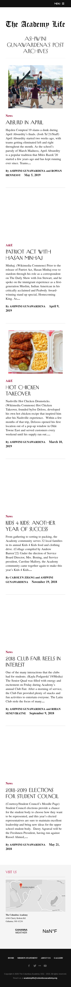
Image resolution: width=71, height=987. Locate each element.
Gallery (58, 958)
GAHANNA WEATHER (35, 933)
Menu (57, 4)
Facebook (30, 966)
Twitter (35, 966)
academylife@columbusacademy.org (40, 978)
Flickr (40, 967)
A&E (9, 245)
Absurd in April (24, 123)
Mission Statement (27, 958)
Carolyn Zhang (22, 577)
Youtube (45, 966)
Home (11, 958)
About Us (45, 958)
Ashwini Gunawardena (27, 171)
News (9, 115)
